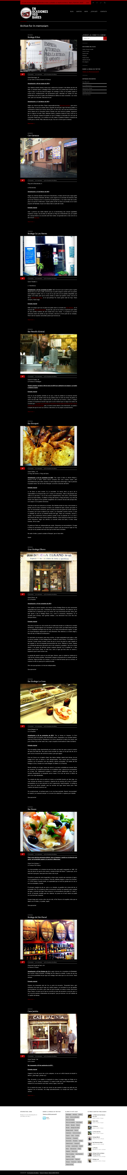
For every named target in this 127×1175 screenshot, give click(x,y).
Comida (77, 1135)
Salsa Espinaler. (79, 1154)
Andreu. (80, 1114)
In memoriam (39, 74)
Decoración (68, 1140)
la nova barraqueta (39, 405)
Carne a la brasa (76, 1133)
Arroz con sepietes (70, 1122)
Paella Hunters (85, 57)
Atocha (67, 1125)
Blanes (77, 1125)
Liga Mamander (85, 82)
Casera (67, 1135)
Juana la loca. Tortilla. (87, 88)
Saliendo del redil (86, 59)
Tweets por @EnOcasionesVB (90, 71)
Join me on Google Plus (101, 3)
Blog (71, 11)
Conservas (68, 1138)
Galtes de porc (69, 1143)
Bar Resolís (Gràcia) (36, 331)
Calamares (68, 1133)
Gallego (80, 1140)
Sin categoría (85, 62)
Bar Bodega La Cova (36, 681)
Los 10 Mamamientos (87, 85)
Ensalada (75, 1140)
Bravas (76, 1130)
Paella (79, 1148)
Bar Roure (32, 809)
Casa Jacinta (33, 1011)
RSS (105, 3)
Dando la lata (85, 53)
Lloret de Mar (75, 1146)
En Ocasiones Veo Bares (51, 74)
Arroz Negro (79, 1122)
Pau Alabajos (69, 307)
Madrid (80, 1146)
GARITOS (79, 11)
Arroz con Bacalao (74, 1117)
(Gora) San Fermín (86, 94)
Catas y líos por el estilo (87, 49)
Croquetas (75, 1138)
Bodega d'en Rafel (75, 1127)
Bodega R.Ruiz (34, 37)
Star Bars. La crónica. (87, 91)
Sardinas (68, 1156)
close (87, 2)
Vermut (79, 1162)
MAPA (86, 11)
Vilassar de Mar (69, 1164)
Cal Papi (36, 217)
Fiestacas (84, 55)
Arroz (67, 1117)
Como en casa (85, 51)
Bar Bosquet (33, 423)
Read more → (31, 123)
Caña (72, 1135)
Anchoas (75, 1114)
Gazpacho (77, 1143)
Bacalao (73, 1125)
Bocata (67, 1127)
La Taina (68, 1146)
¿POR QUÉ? (94, 11)
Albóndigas (68, 1114)
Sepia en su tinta (70, 1159)
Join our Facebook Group (97, 3)
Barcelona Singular (65, 105)
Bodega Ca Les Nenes (37, 233)
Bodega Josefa (69, 1130)
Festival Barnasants (40, 310)
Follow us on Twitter (93, 3)
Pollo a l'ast (74, 1151)
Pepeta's (68, 1151)
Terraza (68, 1162)
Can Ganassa (33, 135)
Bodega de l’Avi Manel (37, 917)
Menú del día (73, 1148)
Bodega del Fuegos (36, 297)
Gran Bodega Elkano (37, 549)
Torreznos (73, 1162)
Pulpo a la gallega (70, 1154)
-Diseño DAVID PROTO (53, 1172)
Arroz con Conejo (70, 1119)
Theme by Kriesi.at (44, 1172)
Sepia (73, 1156)
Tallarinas (77, 1159)
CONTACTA (103, 11)
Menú (67, 1148)
